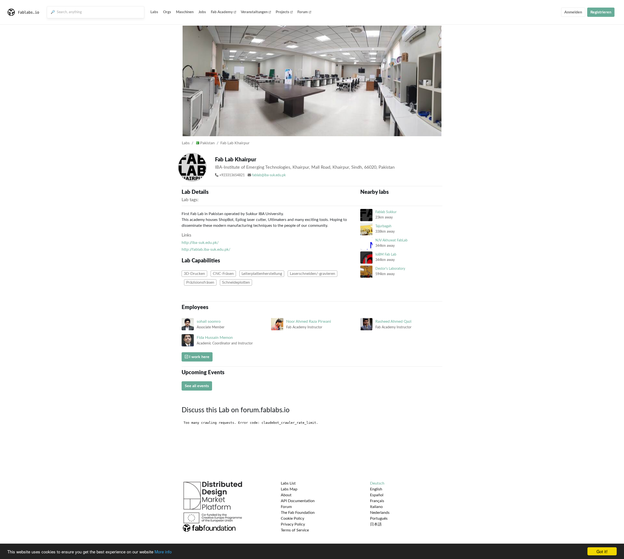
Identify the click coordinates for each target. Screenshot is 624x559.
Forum (302, 12)
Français (377, 501)
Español (376, 495)
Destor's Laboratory (390, 268)
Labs (154, 12)
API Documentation (298, 501)
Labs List (288, 483)
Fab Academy (222, 12)
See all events (197, 386)
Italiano (376, 507)
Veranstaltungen (254, 12)
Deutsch (377, 483)
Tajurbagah (383, 226)
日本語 (376, 524)
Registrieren (600, 12)
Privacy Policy (293, 524)
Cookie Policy (292, 518)
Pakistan (207, 143)
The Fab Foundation (298, 513)
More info (163, 552)
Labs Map (289, 489)
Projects (282, 12)
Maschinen (185, 12)
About (286, 495)
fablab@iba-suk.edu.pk (269, 175)
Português (379, 518)
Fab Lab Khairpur (235, 143)
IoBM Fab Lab (385, 254)
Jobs (202, 12)
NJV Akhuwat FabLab (391, 240)
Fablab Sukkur (386, 212)
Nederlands (380, 513)
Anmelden (573, 12)
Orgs (167, 12)
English (376, 489)
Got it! (602, 551)
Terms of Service (295, 530)
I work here (198, 357)
